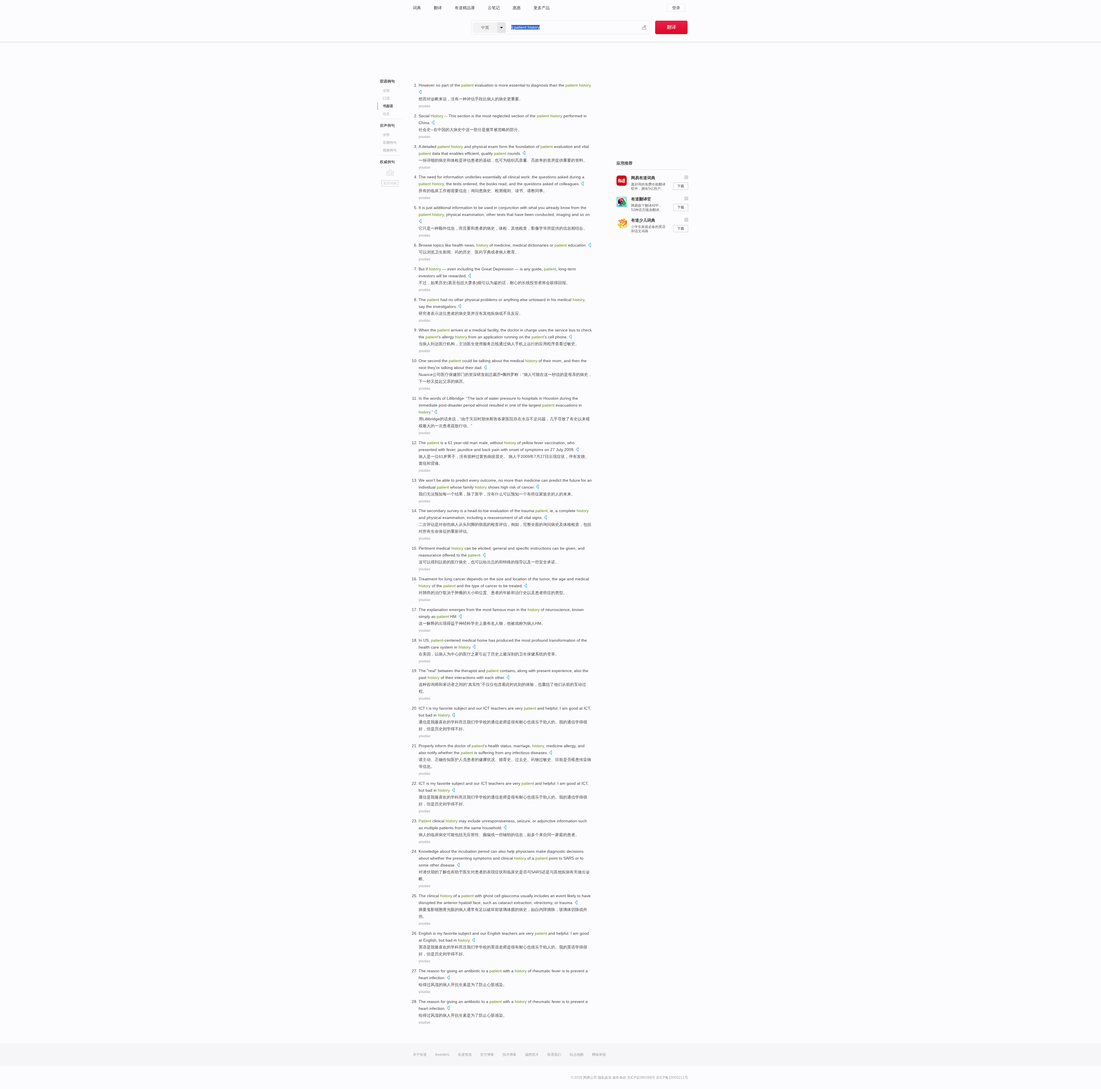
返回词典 (390, 183)
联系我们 (554, 1055)
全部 (386, 91)
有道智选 (465, 1055)
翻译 (438, 7)
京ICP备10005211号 (672, 1078)
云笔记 (494, 7)
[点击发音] (420, 92)
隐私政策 (605, 1078)
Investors (442, 1055)
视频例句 (390, 150)
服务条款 (619, 1078)
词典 (417, 7)
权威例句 (387, 162)
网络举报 (599, 1055)
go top (390, 172)
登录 (676, 7)
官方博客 (487, 1055)
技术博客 (509, 1055)
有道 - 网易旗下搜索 (436, 27)
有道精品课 (465, 7)
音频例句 (390, 142)
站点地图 (576, 1055)
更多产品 (542, 7)
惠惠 (517, 7)
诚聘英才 (532, 1055)
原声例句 (387, 125)
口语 (386, 98)
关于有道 (420, 1055)
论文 (386, 114)
